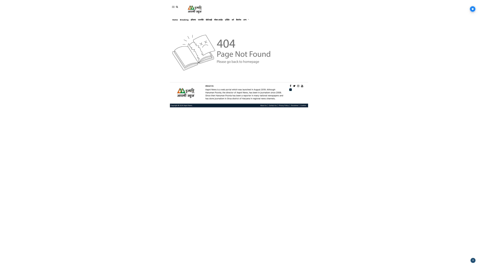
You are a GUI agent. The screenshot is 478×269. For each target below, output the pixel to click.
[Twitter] (294, 85)
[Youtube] (302, 85)
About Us (209, 86)
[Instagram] (298, 85)
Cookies (303, 105)
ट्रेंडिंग (227, 19)
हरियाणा (193, 19)
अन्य (244, 19)
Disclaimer (294, 105)
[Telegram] (290, 89)
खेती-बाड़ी (209, 19)
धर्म (233, 19)
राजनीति (201, 19)
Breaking (184, 19)
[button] (173, 6)
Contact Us (273, 105)
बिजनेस (238, 19)
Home (175, 19)
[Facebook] (290, 85)
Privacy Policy (284, 105)
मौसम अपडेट (218, 19)
